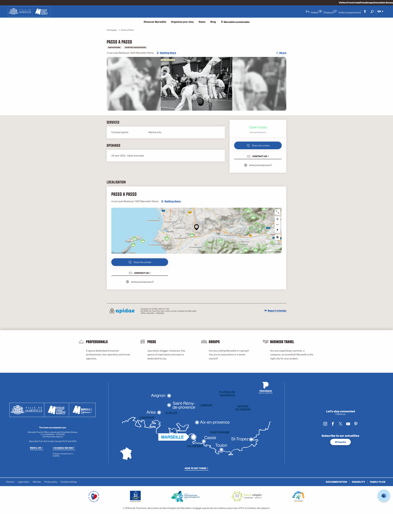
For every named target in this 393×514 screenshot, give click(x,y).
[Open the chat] (384, 495)
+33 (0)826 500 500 (63, 447)
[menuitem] (29, 11)
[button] (372, 11)
